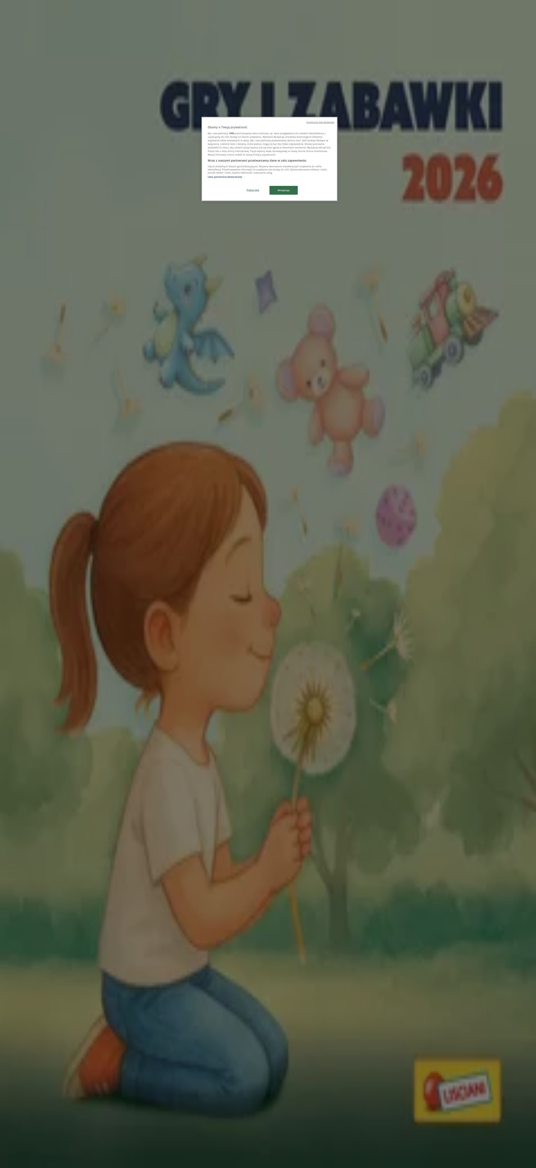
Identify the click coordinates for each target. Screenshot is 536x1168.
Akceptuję (283, 190)
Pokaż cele (253, 190)
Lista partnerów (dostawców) (225, 176)
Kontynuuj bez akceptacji (320, 122)
